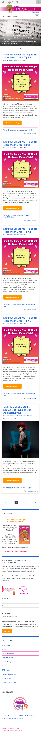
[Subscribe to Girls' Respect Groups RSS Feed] (13, 1)
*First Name (6, 598)
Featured (5, 649)
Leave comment (32, 133)
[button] (3, 32)
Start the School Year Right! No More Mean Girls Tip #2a (20, 143)
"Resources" (17, 571)
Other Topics (6, 678)
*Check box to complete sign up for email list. (18, 621)
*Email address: (7, 613)
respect (27, 130)
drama (19, 304)
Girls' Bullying (14, 60)
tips (32, 130)
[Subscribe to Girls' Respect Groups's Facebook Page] (6, 1)
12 (31, 502)
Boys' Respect (6, 645)
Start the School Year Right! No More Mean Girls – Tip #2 (20, 230)
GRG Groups (6, 670)
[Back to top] (36, 728)
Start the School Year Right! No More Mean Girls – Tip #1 (20, 319)
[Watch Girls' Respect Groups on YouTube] (9, 1)
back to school (11, 130)
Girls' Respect (6, 666)
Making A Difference (27, 415)
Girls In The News (15, 415)
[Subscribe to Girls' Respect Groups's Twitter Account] (3, 1)
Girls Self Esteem (7, 658)
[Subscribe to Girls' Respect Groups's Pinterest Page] (17, 1)
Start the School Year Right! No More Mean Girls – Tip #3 (20, 56)
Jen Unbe (23, 487)
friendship (20, 130)
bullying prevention (23, 215)
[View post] (20, 32)
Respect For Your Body (9, 682)
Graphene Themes (16, 730)
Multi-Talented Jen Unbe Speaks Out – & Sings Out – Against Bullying (18, 409)
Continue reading (12, 123)
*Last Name (6, 606)
